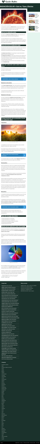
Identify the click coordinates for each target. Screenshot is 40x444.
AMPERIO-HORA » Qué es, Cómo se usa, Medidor (28, 285)
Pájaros (3, 423)
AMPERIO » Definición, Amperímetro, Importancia (9, 287)
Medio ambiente (4, 415)
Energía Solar (7, 277)
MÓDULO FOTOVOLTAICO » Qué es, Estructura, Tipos (9, 340)
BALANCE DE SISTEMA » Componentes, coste (8, 290)
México (3, 417)
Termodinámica (4, 432)
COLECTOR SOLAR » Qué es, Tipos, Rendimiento (8, 298)
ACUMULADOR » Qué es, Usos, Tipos (7, 285)
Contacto (21, 442)
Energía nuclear (4, 388)
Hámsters (3, 399)
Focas (2, 395)
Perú (2, 427)
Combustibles (4, 376)
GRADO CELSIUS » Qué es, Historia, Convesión (8, 325)
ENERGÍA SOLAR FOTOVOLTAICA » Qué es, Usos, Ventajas (10, 316)
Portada (2, 277)
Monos (3, 419)
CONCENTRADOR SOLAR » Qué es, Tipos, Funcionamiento (10, 300)
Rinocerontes (4, 429)
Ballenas (3, 371)
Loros (2, 412)
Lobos (3, 411)
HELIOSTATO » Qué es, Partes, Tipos (7, 330)
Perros (3, 425)
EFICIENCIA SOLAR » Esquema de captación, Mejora (9, 309)
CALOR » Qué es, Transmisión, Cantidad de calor (8, 293)
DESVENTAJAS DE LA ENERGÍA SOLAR (7, 306)
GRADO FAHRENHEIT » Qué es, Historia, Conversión (9, 327)
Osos (2, 421)
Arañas (3, 368)
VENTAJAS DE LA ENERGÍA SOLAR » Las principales (9, 357)
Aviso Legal (37, 442)
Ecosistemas (4, 384)
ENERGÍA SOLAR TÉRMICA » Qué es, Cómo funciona (9, 319)
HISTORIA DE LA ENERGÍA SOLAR (6, 332)
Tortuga (3, 437)
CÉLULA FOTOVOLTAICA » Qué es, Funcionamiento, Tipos (10, 295)
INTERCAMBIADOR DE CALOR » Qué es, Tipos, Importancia (10, 335)
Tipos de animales (4, 436)
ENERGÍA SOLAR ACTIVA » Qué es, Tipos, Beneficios (9, 314)
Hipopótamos (4, 400)
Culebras (3, 380)
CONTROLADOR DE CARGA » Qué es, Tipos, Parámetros (9, 301)
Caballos (3, 372)
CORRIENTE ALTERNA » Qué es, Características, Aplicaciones (10, 303)
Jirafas (3, 404)
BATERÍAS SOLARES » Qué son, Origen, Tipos (8, 292)
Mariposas (3, 413)
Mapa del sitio (17, 442)
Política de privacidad (26, 442)
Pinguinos (3, 428)
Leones (3, 407)
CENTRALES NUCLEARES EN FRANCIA (27, 288)
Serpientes (3, 431)
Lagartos (3, 405)
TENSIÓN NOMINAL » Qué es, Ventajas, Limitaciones (9, 351)
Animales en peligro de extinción (7, 367)
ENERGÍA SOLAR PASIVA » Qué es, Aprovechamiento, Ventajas (10, 317)
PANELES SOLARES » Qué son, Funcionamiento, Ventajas (10, 343)
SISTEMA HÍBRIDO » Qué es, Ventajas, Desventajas (9, 348)
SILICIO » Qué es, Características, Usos (7, 346)
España (3, 392)
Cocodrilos (3, 375)
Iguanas (3, 403)
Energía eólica (4, 387)
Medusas (3, 416)
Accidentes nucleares (5, 364)
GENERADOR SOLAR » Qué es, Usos (7, 324)
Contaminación (4, 379)
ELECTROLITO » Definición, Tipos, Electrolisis (8, 311)
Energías (3, 391)
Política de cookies (32, 442)
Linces (3, 409)
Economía (3, 383)
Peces (2, 424)
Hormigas (3, 401)
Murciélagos (3, 420)
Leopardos (3, 408)
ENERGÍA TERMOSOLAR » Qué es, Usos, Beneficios (37, 28)
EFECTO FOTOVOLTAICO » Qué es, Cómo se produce (9, 308)
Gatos (2, 396)
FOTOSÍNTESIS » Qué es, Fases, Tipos (7, 322)
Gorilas (3, 397)
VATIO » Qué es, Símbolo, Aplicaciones (7, 355)
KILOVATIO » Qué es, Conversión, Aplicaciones (8, 338)
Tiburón (3, 433)
